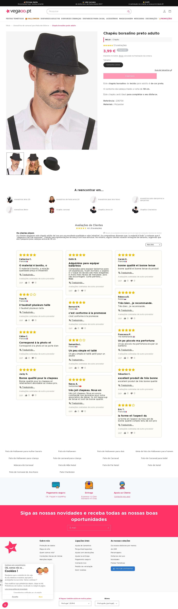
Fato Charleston (67, 472)
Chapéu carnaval (63, 210)
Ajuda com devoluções (84, 552)
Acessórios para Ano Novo (109, 199)
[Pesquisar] (128, 11)
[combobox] (89, 11)
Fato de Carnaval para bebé (154, 458)
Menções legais (46, 559)
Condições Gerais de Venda (51, 556)
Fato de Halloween (67, 451)
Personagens (116, 552)
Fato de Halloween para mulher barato (23, 451)
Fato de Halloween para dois (110, 451)
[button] (15, 18)
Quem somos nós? (47, 552)
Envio (121, 56)
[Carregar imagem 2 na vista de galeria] (33, 164)
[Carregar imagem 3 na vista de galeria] (51, 164)
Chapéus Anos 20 (105, 210)
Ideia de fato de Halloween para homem (154, 451)
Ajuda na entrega (82, 556)
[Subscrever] (108, 528)
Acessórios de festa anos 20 (68, 199)
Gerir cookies (80, 570)
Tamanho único (114, 65)
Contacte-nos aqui (122, 497)
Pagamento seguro (83, 559)
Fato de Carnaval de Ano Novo (23, 472)
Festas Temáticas (118, 563)
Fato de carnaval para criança (67, 458)
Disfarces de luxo (118, 556)
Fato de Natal (154, 465)
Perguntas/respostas (83, 549)
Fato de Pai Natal (111, 465)
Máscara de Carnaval (23, 465)
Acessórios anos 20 (22, 199)
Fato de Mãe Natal (67, 465)
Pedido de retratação (84, 566)
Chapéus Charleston (148, 210)
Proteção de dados (47, 545)
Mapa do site (45, 549)
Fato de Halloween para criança (24, 458)
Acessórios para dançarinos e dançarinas (152, 199)
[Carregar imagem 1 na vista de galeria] (15, 164)
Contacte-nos (80, 563)
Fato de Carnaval (111, 458)
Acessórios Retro (21, 210)
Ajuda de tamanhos (83, 545)
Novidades (115, 559)
